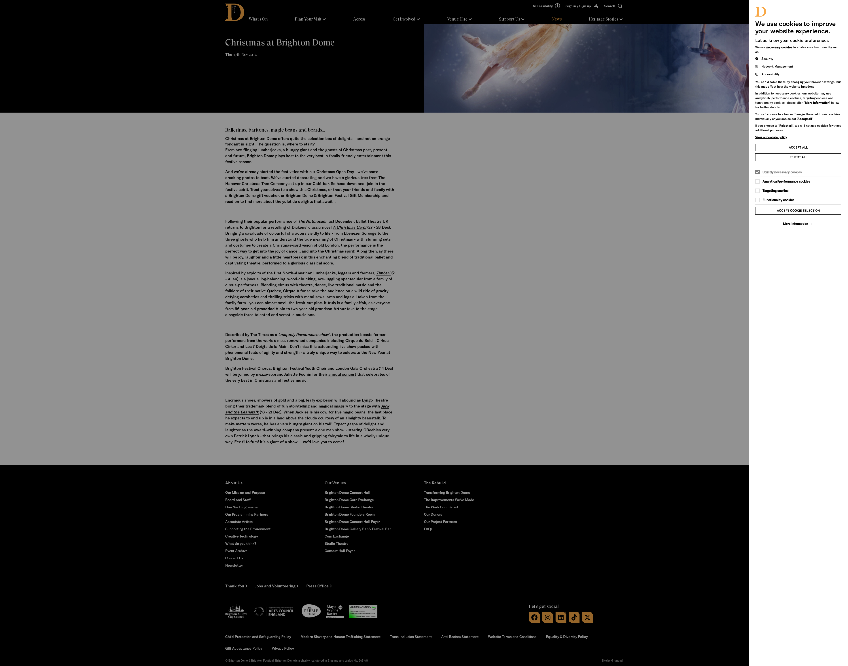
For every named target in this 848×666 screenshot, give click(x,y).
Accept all (798, 147)
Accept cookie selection (798, 210)
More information (795, 223)
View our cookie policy (771, 137)
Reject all (798, 157)
